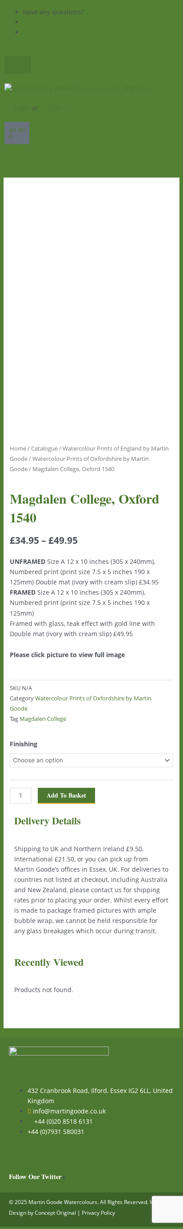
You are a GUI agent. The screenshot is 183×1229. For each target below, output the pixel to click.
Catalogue (44, 448)
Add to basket (66, 795)
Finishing (23, 744)
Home (18, 448)
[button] (91, 158)
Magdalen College (43, 719)
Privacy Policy (98, 1213)
